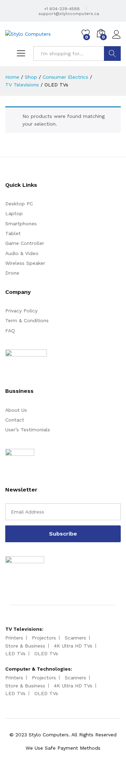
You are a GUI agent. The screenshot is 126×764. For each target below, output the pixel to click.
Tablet (13, 233)
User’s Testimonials (27, 429)
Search (112, 53)
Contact (14, 420)
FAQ (10, 330)
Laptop (14, 213)
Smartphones (21, 223)
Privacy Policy (21, 310)
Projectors (44, 638)
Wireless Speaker (25, 263)
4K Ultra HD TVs (73, 646)
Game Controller (24, 243)
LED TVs (15, 653)
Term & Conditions (27, 320)
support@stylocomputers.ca (68, 13)
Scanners (75, 638)
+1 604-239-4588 (61, 8)
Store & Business (25, 646)
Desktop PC (19, 203)
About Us (16, 410)
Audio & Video (21, 253)
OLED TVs (46, 653)
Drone (12, 273)
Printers (14, 638)
